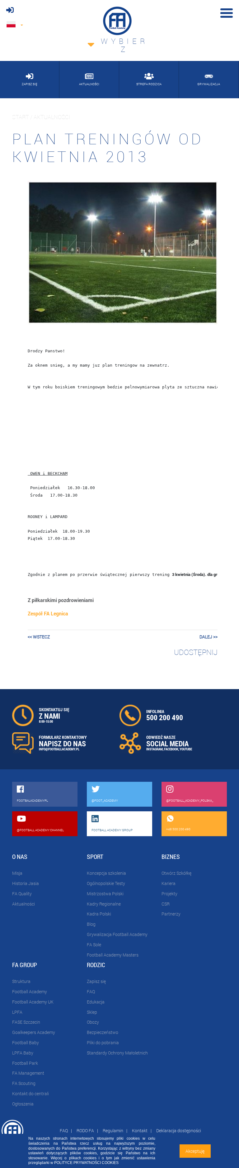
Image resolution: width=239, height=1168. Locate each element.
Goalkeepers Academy (33, 1032)
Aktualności (23, 904)
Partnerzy (171, 914)
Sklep (92, 1012)
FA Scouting (23, 1083)
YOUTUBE (186, 749)
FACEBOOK (171, 749)
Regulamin (113, 1130)
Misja (17, 873)
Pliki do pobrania (103, 1042)
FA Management (28, 1073)
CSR (166, 904)
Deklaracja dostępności (178, 1130)
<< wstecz (39, 637)
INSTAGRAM (154, 749)
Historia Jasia (25, 883)
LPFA (17, 1012)
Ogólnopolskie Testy (106, 883)
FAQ (91, 991)
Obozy (93, 1022)
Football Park (25, 1063)
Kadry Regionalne (104, 904)
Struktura (21, 981)
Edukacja (96, 1002)
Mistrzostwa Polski (105, 894)
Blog (91, 924)
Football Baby (25, 1042)
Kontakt (140, 1130)
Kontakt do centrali (30, 1093)
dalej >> (208, 637)
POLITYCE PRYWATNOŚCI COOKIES (86, 1163)
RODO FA (85, 1130)
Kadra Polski (99, 914)
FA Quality (22, 894)
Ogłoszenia (23, 1104)
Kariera (169, 883)
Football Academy (29, 991)
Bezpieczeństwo (102, 1032)
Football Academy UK (33, 1002)
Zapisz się (96, 981)
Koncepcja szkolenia (106, 873)
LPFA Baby (22, 1053)
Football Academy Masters (112, 955)
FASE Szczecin (26, 1022)
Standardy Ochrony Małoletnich (117, 1053)
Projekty (169, 894)
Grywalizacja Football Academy (117, 934)
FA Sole (94, 945)
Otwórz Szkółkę (176, 873)
